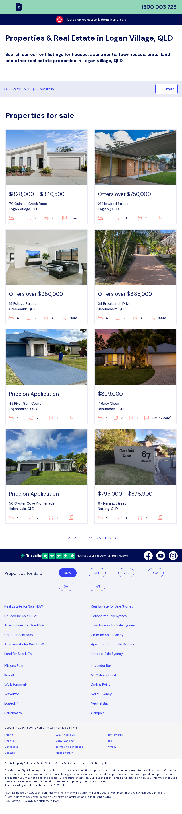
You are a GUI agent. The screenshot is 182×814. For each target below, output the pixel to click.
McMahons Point (103, 675)
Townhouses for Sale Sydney (113, 625)
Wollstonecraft (16, 684)
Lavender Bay (101, 665)
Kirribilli (9, 675)
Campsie (98, 713)
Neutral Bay (100, 703)
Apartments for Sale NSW (24, 644)
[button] (10, 7)
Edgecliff (11, 703)
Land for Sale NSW (18, 654)
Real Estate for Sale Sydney (112, 606)
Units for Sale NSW (18, 635)
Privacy (111, 747)
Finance (9, 741)
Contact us (11, 747)
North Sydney (101, 694)
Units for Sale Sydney (107, 635)
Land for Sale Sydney (107, 654)
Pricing (8, 735)
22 (90, 537)
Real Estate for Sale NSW (23, 606)
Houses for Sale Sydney (109, 616)
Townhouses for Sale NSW (24, 625)
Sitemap (9, 753)
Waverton (12, 694)
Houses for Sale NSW (20, 616)
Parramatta (13, 713)
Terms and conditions (69, 747)
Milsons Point (14, 665)
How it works (115, 735)
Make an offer (64, 753)
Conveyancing (65, 741)
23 (99, 537)
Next (109, 537)
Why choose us (65, 735)
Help (110, 741)
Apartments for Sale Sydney (112, 644)
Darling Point (100, 684)
